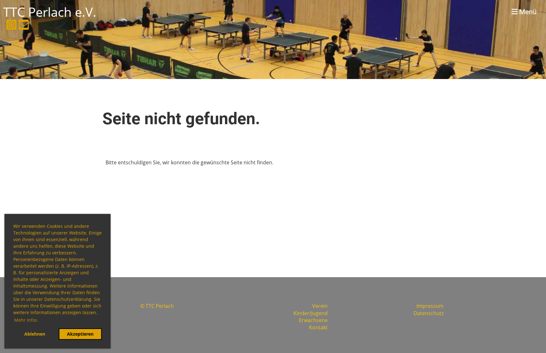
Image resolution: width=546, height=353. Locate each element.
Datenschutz (429, 313)
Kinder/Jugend (311, 313)
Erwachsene (313, 320)
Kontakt (318, 327)
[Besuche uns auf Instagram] (11, 26)
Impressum (430, 305)
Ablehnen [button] (34, 334)
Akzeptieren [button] (80, 334)
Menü (527, 12)
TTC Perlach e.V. (49, 12)
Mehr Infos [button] (25, 320)
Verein (320, 305)
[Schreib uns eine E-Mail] (24, 26)
